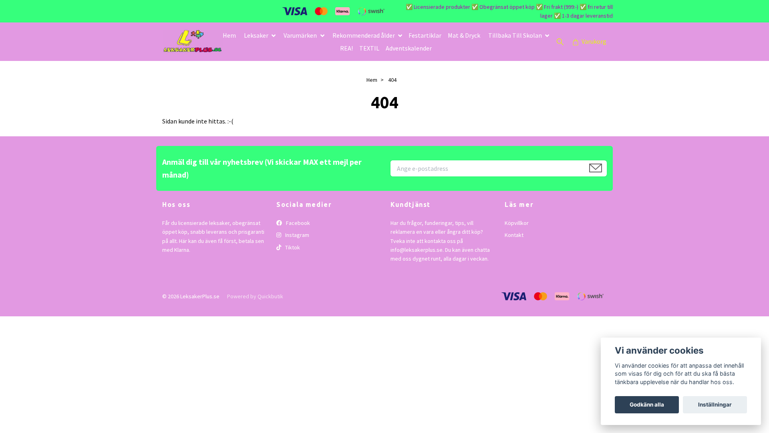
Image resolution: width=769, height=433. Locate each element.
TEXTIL (369, 48)
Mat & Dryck (464, 35)
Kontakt (514, 235)
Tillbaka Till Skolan (515, 35)
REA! (346, 48)
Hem (229, 35)
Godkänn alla (647, 404)
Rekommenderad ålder (363, 35)
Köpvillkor (517, 223)
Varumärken (300, 35)
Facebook (297, 223)
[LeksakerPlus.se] (193, 41)
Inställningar (715, 404)
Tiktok (292, 247)
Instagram (296, 235)
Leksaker (256, 35)
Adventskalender (409, 48)
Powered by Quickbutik (255, 296)
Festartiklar (425, 35)
